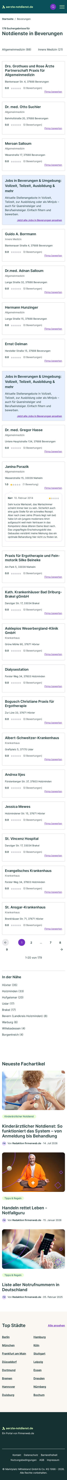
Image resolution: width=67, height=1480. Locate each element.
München (8, 1345)
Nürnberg (40, 1386)
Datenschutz (31, 1454)
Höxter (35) (9, 985)
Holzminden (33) (13, 991)
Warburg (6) (10, 1022)
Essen (38, 1370)
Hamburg (40, 1337)
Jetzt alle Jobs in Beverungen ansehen (39, 220)
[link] (33, 79)
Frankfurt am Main (14, 1353)
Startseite (7, 18)
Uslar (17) (8, 1003)
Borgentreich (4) (12, 1034)
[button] (53, 7)
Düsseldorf (9, 1362)
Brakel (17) (9, 1009)
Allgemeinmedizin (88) (16, 49)
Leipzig (38, 1362)
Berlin (6, 1337)
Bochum (39, 1395)
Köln (36, 1345)
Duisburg (8, 1395)
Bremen (7, 1378)
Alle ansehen (56, 1325)
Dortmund (8, 1370)
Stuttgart (39, 1353)
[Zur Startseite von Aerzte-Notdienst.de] (17, 7)
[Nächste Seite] (61, 949)
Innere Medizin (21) (50, 49)
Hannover (8, 1386)
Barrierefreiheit (49, 1454)
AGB (41, 1459)
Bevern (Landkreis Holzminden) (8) (24, 1016)
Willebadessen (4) (13, 1028)
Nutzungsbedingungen (24, 1459)
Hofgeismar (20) (13, 997)
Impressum (53, 1459)
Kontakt (17, 1454)
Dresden (39, 1378)
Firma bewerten (53, 91)
